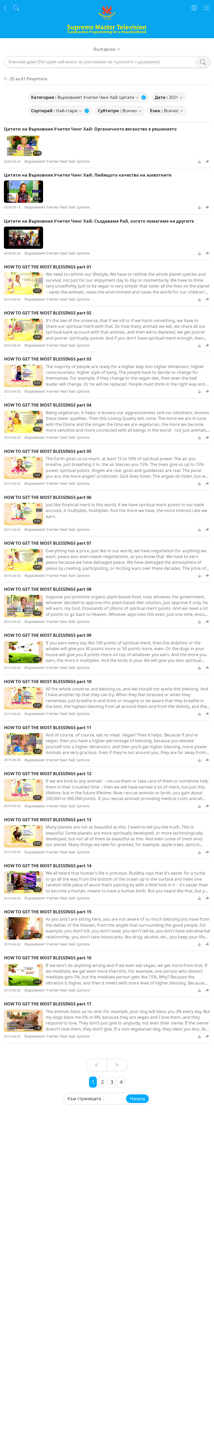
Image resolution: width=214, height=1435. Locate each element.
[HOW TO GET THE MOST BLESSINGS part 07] (23, 560)
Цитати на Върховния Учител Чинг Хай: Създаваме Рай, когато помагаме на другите (99, 221)
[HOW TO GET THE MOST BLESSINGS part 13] (23, 836)
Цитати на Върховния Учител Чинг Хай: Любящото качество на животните (87, 175)
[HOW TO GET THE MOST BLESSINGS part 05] (23, 468)
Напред (137, 1098)
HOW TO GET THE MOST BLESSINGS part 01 (47, 267)
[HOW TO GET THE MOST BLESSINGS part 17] (23, 1021)
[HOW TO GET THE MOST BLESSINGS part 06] (23, 514)
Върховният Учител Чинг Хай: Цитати (57, 161)
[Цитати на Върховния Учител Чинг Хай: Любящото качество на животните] (23, 192)
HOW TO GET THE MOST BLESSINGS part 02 (47, 313)
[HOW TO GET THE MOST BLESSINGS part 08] (23, 606)
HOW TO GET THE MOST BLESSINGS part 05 (47, 451)
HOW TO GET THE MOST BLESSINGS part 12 (47, 773)
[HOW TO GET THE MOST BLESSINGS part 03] (23, 376)
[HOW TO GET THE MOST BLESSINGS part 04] (23, 422)
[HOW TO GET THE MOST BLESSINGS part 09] (23, 652)
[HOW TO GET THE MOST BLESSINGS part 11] (23, 744)
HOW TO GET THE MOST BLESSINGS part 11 (47, 727)
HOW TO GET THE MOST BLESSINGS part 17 (47, 1004)
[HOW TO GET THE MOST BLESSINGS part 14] (23, 882)
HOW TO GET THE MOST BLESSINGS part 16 (47, 958)
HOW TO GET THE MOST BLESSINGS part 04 (47, 405)
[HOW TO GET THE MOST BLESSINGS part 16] (23, 975)
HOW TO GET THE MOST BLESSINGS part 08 (47, 589)
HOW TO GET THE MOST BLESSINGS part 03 (47, 359)
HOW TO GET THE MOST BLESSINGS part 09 (47, 635)
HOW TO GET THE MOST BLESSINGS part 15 (47, 912)
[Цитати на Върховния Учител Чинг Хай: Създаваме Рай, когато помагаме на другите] (23, 238)
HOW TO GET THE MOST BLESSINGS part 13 (47, 820)
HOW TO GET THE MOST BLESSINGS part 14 (47, 866)
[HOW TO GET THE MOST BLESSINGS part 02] (23, 330)
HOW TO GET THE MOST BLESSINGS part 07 (47, 543)
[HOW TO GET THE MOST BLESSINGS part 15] (23, 928)
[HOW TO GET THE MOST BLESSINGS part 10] (23, 698)
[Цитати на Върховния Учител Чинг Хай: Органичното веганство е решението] (23, 146)
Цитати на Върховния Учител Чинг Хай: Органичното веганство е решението (90, 129)
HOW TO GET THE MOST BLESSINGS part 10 (47, 681)
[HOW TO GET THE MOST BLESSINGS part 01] (23, 283)
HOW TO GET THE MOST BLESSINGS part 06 (47, 497)
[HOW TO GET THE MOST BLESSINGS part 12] (23, 790)
